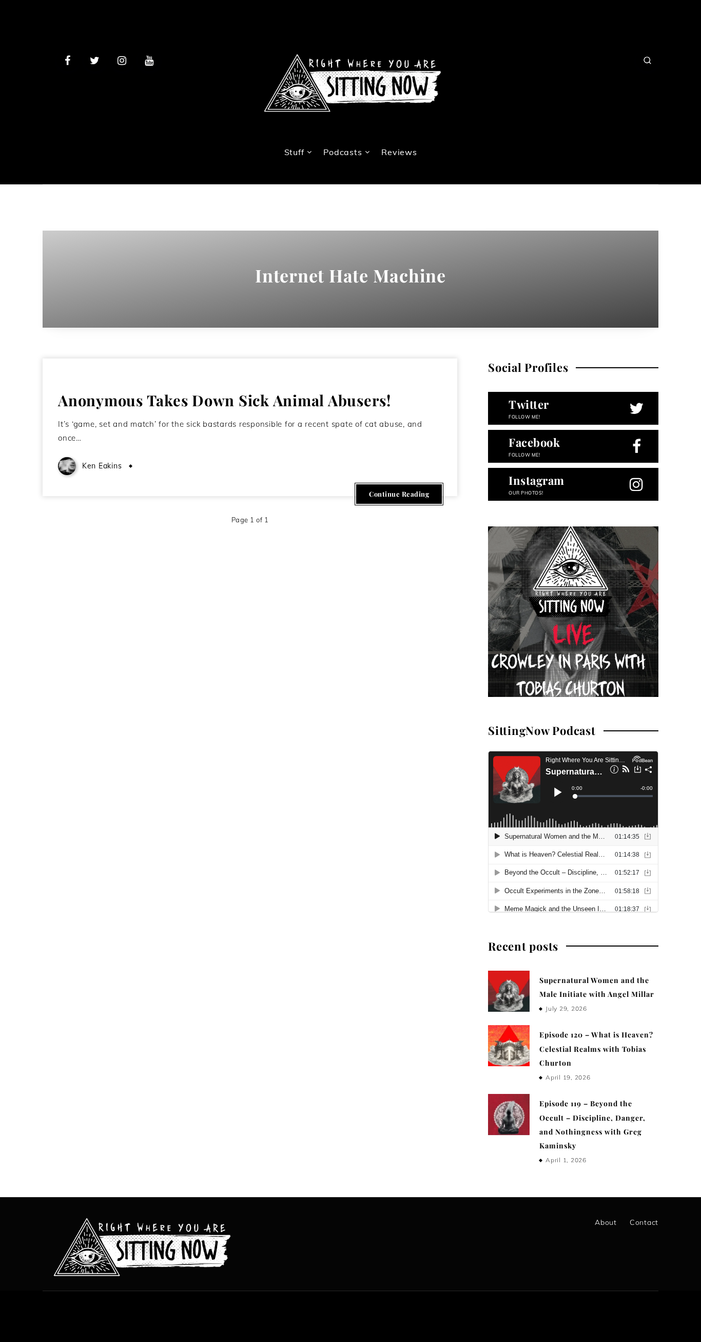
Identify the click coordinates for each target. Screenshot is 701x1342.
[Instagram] (122, 60)
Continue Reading (399, 493)
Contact (644, 1222)
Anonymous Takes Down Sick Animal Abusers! (224, 400)
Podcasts (342, 152)
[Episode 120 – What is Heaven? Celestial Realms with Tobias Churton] (508, 1045)
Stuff (294, 152)
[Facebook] (67, 60)
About (606, 1222)
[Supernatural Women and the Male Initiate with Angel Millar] (508, 991)
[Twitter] (95, 60)
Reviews (399, 152)
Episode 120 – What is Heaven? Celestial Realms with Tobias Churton (596, 1049)
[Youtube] (149, 60)
